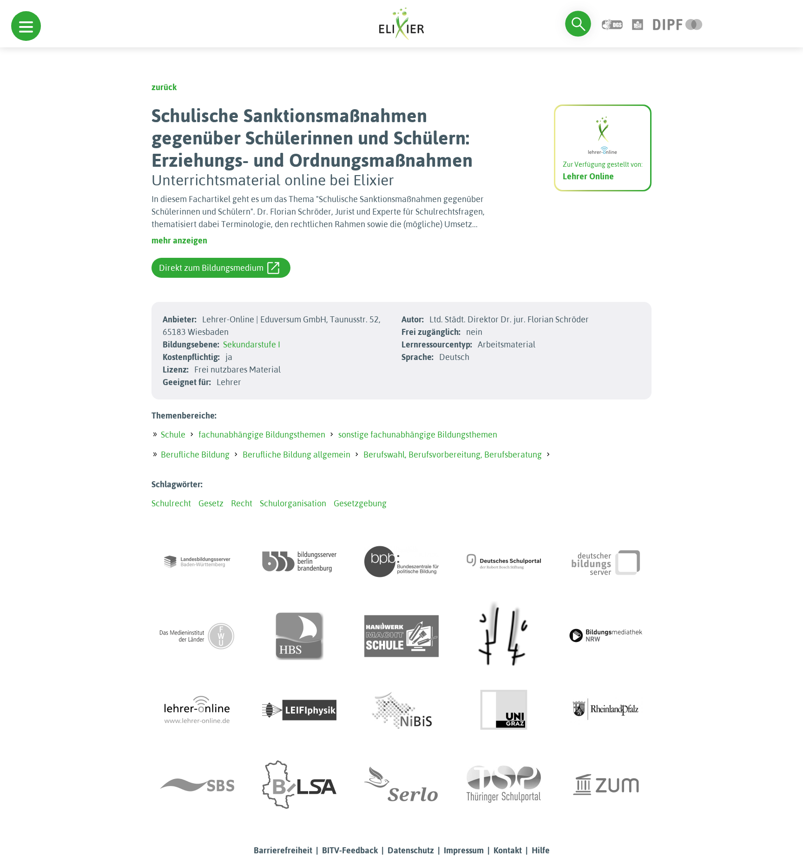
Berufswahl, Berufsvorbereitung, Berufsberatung (452, 454)
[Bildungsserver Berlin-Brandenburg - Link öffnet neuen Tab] (299, 561)
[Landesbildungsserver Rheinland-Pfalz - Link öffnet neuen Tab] (606, 710)
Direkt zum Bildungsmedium (211, 268)
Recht (241, 503)
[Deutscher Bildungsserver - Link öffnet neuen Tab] (606, 561)
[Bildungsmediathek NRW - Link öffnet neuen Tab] (606, 636)
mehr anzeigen (179, 240)
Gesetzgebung (360, 503)
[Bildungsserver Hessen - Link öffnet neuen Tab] (504, 636)
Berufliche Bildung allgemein (296, 454)
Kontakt (508, 850)
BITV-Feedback (350, 850)
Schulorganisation (293, 503)
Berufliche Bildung (195, 454)
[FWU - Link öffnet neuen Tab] (197, 636)
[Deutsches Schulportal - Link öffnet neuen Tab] (504, 561)
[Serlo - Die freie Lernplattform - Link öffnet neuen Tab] (401, 784)
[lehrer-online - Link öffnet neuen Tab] (197, 710)
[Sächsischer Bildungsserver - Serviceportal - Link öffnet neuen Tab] (197, 784)
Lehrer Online (588, 176)
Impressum (464, 850)
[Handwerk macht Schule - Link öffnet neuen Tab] (401, 636)
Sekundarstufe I (251, 344)
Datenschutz (411, 850)
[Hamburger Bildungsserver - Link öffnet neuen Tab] (299, 636)
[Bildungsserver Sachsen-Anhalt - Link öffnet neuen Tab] (299, 784)
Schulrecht (171, 503)
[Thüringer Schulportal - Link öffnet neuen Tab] (504, 784)
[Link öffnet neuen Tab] (678, 23)
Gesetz (211, 503)
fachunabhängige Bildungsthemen (261, 434)
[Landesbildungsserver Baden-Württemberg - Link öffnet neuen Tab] (197, 561)
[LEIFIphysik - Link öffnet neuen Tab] (299, 710)
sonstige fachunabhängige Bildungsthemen (417, 434)
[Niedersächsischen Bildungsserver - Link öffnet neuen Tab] (401, 710)
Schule (173, 434)
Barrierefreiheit (283, 850)
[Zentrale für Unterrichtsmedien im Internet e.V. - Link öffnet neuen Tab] (606, 784)
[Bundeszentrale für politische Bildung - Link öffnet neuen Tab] (401, 561)
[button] (26, 26)
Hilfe (541, 850)
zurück (164, 87)
